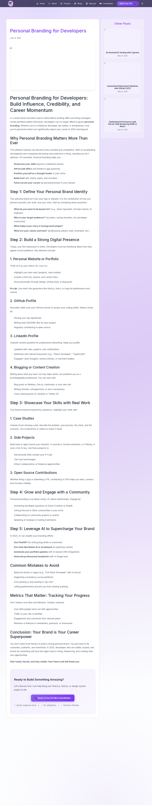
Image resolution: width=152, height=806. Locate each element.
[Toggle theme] (142, 3)
